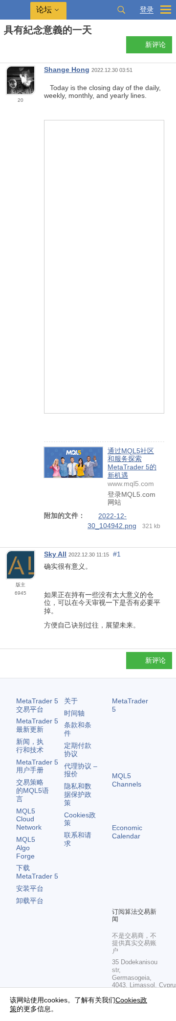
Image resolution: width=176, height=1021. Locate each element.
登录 (147, 9)
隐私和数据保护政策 (77, 794)
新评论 (155, 44)
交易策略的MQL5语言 (32, 790)
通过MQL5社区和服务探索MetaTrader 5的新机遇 (132, 463)
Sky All (55, 554)
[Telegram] (133, 882)
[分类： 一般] (18, 47)
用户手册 (37, 766)
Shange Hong (66, 69)
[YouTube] (118, 898)
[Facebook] (118, 882)
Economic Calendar (127, 832)
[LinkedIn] (133, 898)
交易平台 (37, 705)
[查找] (121, 10)
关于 (71, 701)
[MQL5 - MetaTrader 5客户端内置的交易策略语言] (15, 10)
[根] (7, 47)
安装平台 (30, 888)
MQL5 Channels (126, 780)
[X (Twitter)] (149, 882)
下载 (37, 872)
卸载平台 (30, 901)
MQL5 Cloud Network (29, 819)
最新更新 (37, 725)
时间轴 (74, 713)
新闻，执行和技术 (30, 746)
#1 (117, 554)
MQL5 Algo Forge (25, 847)
